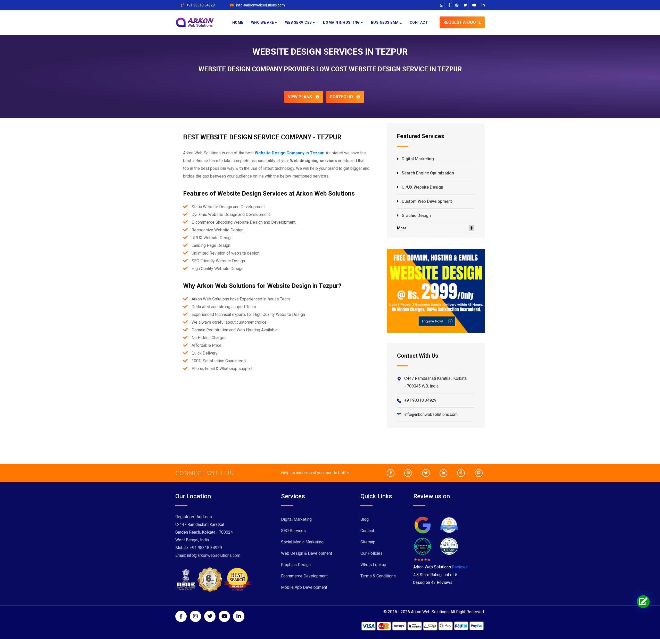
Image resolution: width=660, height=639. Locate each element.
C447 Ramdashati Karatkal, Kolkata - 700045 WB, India (435, 382)
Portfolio (342, 96)
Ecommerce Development (304, 576)
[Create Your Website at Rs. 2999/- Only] (436, 290)
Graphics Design (296, 564)
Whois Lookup (373, 564)
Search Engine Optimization (428, 173)
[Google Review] (422, 524)
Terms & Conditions (378, 576)
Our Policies (371, 553)
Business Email (386, 22)
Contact (367, 530)
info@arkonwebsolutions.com (260, 5)
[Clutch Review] (449, 545)
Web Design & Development (306, 553)
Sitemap (367, 542)
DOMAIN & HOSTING (342, 22)
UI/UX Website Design (422, 187)
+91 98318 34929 (200, 5)
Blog (364, 519)
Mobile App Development (304, 587)
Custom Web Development (427, 201)
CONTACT (419, 22)
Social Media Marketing (302, 542)
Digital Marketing (418, 158)
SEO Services (293, 530)
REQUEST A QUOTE (462, 22)
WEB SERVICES (299, 22)
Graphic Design (416, 215)
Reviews (460, 567)
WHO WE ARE (263, 22)
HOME (237, 22)
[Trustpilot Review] (422, 545)
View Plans (300, 96)
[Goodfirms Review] (449, 524)
